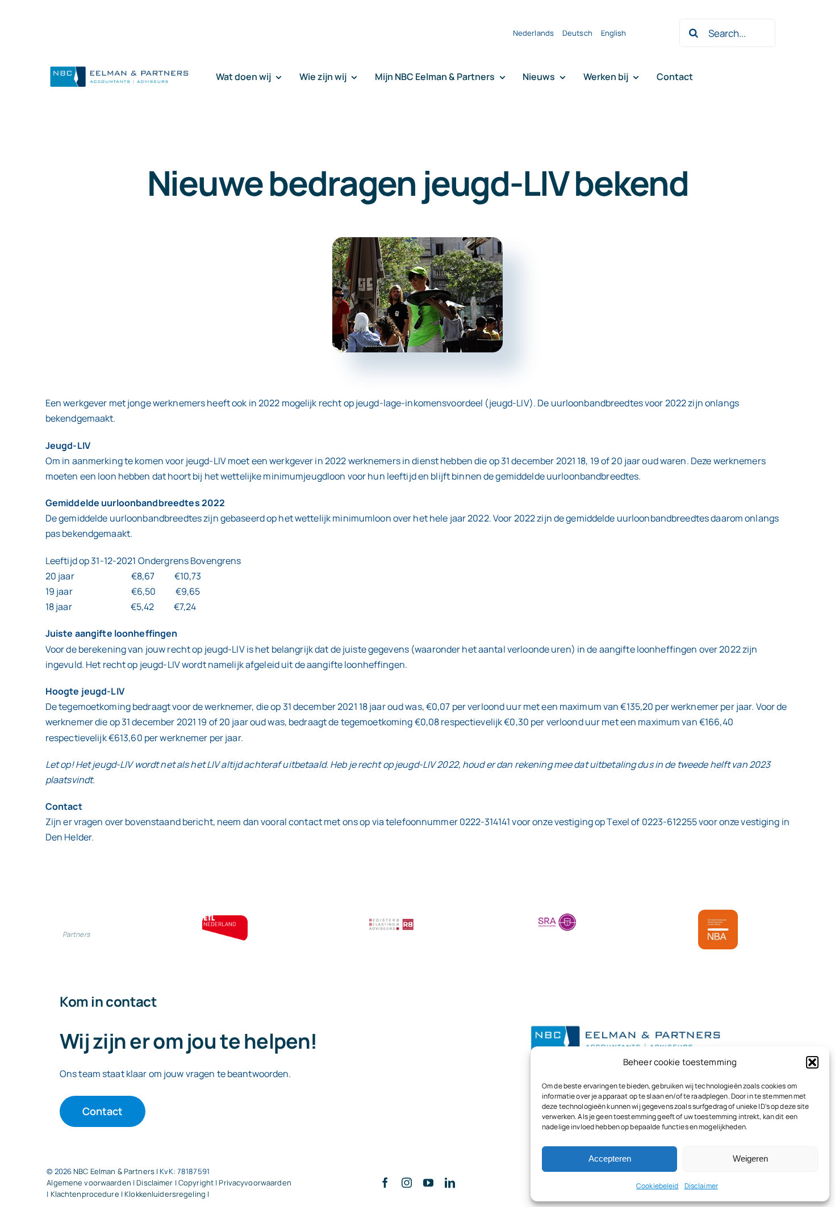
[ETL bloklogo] (225, 920)
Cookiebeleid (657, 1186)
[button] (812, 1062)
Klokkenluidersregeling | (166, 1194)
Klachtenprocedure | (88, 1194)
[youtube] (428, 1182)
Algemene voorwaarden (89, 1182)
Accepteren (609, 1158)
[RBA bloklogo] (391, 920)
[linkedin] (450, 1182)
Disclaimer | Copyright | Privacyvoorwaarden (213, 1182)
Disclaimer (701, 1186)
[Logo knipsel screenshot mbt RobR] (119, 67)
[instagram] (407, 1182)
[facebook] (385, 1182)
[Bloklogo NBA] (718, 914)
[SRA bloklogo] (557, 914)
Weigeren (750, 1158)
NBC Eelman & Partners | (116, 1171)
